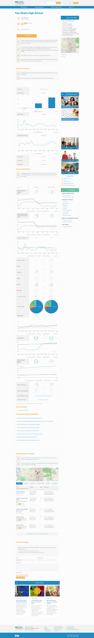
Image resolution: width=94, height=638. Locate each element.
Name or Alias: (40, 557)
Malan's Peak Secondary (22, 509)
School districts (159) (67, 215)
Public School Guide (58, 628)
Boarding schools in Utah (67, 222)
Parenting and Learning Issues (69, 185)
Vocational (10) (65, 212)
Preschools (48, 483)
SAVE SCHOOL (28, 36)
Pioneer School (19, 525)
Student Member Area (58, 627)
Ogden (22, 19)
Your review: (18, 562)
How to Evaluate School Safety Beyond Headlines (21, 601)
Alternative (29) (66, 214)
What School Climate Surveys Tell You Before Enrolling (52, 602)
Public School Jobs (67, 182)
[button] (36, 471)
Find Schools (46, 629)
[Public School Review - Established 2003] (19, 3)
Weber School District (43, 400)
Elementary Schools (41, 483)
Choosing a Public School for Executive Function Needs (36, 602)
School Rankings (47, 631)
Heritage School (20, 517)
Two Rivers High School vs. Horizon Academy (39, 458)
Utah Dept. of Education (67, 226)
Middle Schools (32, 483)
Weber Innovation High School (21, 499)
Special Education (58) (67, 210)
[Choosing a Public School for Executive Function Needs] (37, 591)
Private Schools (54, 483)
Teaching (65, 180)
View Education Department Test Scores (43, 396)
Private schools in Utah (67, 220)
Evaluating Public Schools (68, 183)
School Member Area (70, 627)
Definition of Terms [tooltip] (19, 187)
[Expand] (17, 473)
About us (46, 628)
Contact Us (56, 631)
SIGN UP (75, 3)
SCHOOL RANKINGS (39, 7)
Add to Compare (21, 494)
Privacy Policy (75, 636)
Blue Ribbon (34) (66, 203)
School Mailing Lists (70, 628)
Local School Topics (67, 178)
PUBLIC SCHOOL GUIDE (56, 7)
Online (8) (65, 208)
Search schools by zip (67, 195)
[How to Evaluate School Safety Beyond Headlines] (22, 591)
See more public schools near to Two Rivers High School (37, 534)
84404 (27, 19)
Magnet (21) (65, 205)
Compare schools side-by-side (68, 197)
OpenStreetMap (56, 480)
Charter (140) (65, 207)
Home (45, 627)
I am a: (17, 557)
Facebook (18, 636)
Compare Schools (57, 629)
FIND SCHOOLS (23, 7)
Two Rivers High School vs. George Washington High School (38, 458)
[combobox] (43, 3)
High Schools (26, 483)
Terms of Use (69, 636)
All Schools (19, 483)
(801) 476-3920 (26, 29)
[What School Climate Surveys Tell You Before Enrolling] (53, 591)
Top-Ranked (65, 201)
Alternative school (43, 89)
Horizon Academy (25, 465)
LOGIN (70, 3)
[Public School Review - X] (16, 636)
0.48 (51, 315)
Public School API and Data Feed (72, 629)
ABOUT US (71, 7)
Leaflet (52, 480)
